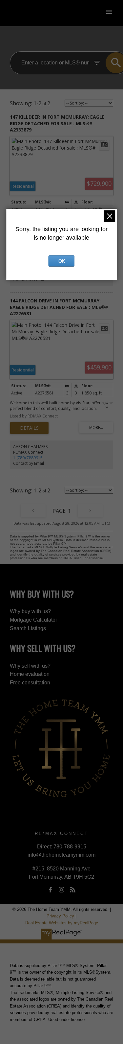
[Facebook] (50, 889)
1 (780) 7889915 (28, 458)
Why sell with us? (30, 666)
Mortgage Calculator (33, 620)
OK (61, 261)
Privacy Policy (60, 916)
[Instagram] (61, 889)
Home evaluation (30, 674)
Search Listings (28, 628)
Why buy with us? (30, 611)
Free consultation (30, 682)
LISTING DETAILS (29, 428)
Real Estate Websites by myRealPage (61, 922)
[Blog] (72, 889)
